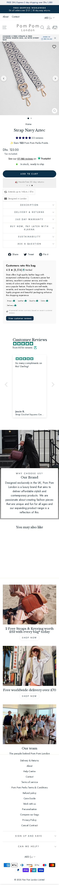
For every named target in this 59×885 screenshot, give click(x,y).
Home (28, 124)
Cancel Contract (29, 825)
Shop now (29, 637)
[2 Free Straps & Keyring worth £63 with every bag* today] (29, 605)
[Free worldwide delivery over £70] (29, 666)
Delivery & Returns (29, 212)
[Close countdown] (55, 38)
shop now (29, 696)
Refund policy (29, 793)
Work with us (29, 803)
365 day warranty (29, 219)
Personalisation (29, 809)
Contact (16, 16)
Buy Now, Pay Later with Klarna (29, 228)
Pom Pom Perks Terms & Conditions (29, 787)
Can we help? (28, 846)
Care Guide (30, 798)
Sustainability (29, 236)
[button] (54, 46)
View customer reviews (19, 318)
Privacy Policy (29, 820)
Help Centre (29, 771)
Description (29, 205)
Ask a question (29, 243)
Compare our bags (29, 814)
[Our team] (29, 724)
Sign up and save (28, 836)
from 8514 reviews (23, 347)
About (6, 16)
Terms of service (29, 782)
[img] (31, 344)
